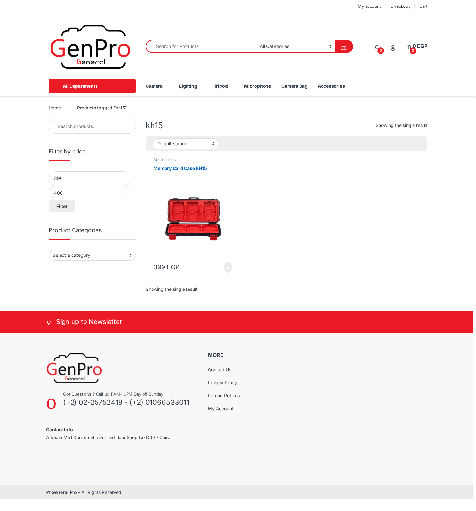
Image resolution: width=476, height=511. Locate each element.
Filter (62, 206)
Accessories (331, 86)
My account (369, 6)
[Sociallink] (48, 459)
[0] (377, 46)
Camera (154, 86)
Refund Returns (224, 395)
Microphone (257, 86)
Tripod (221, 86)
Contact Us (219, 369)
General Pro (64, 492)
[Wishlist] (393, 46)
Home (55, 107)
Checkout (400, 6)
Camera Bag (294, 86)
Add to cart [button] (227, 267)
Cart (423, 6)
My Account (220, 408)
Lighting (188, 86)
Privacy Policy (222, 382)
